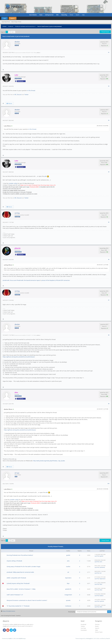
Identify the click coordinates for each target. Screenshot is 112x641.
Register (12, 18)
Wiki (57, 15)
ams (68, 561)
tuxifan (68, 566)
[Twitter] (11, 630)
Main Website (33, 15)
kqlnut (101, 595)
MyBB (10, 638)
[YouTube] (7, 630)
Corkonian (68, 606)
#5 (108, 222)
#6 (108, 259)
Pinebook (10, 26)
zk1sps (17, 473)
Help (83, 15)
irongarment (68, 595)
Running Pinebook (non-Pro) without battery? (20, 555)
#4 (108, 171)
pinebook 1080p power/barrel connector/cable (20, 572)
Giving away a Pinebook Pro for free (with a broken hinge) (23, 566)
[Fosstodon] (14, 630)
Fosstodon (84, 630)
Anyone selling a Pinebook (14, 561)
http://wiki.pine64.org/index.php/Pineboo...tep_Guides (49, 461)
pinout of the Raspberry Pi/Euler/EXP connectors (56, 280)
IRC (15, 94)
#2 (108, 86)
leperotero (68, 578)
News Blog (64, 15)
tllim (101, 590)
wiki (45, 176)
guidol (68, 555)
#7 (108, 300)
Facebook (83, 624)
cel (68, 572)
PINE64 (4, 26)
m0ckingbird (89, 638)
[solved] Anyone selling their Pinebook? (18, 583)
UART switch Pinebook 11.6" (15, 595)
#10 (108, 483)
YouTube (83, 628)
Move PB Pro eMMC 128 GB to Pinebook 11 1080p (21, 589)
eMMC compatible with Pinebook (16, 578)
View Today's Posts (16, 22)
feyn (68, 583)
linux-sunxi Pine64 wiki (16, 280)
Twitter (26, 94)
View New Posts (6, 22)
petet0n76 (68, 589)
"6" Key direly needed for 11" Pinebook (18, 606)
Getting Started (49, 15)
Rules (40, 15)
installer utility (13, 183)
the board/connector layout (32, 280)
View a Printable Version (9, 611)
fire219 (108, 638)
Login (4, 18)
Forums (97, 624)
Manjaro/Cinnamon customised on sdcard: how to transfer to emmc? (27, 600)
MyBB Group (22, 638)
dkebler (17, 42)
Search (77, 15)
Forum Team (98, 632)
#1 (108, 52)
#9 (108, 403)
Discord (19, 94)
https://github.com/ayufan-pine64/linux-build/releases (19, 357)
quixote (68, 600)
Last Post (97, 556)
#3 (108, 120)
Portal (71, 15)
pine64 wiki (6, 280)
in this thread (31, 90)
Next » (13, 32)
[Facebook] (4, 630)
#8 (108, 335)
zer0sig (17, 213)
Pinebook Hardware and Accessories (24, 26)
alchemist (102, 567)
